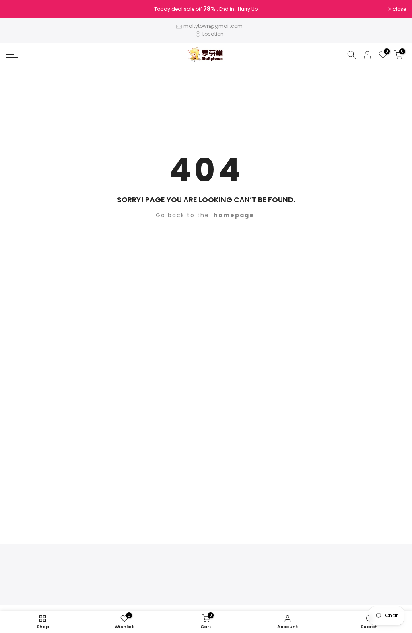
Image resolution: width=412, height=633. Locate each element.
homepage (234, 215)
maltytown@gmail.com (213, 26)
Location (213, 34)
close (17, 9)
